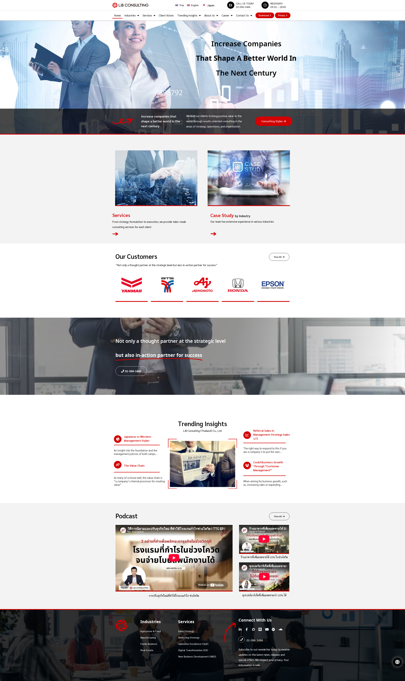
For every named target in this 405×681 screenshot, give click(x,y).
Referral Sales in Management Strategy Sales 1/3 (271, 434)
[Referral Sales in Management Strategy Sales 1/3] (247, 435)
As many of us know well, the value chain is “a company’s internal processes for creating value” (139, 481)
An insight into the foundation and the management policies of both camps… (135, 452)
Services (147, 15)
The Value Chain (134, 465)
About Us (209, 15)
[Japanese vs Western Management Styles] (118, 439)
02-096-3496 (254, 640)
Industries (130, 15)
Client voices (166, 15)
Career (225, 15)
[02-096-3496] (242, 639)
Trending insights (187, 15)
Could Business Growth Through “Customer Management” (268, 466)
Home (117, 15)
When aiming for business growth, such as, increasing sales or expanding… (265, 482)
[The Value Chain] (118, 464)
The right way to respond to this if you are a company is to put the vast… (265, 450)
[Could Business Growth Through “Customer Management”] (247, 465)
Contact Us (242, 15)
